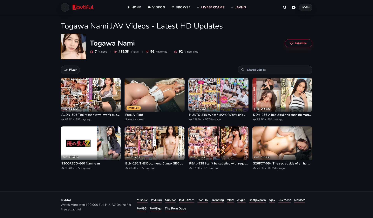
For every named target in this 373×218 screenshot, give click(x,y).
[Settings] (293, 7)
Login (306, 7)
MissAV (142, 200)
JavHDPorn (186, 200)
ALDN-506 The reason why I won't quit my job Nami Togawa (90, 115)
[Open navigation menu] (65, 7)
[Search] (243, 70)
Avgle (241, 200)
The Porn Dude (175, 208)
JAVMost (284, 200)
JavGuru (156, 200)
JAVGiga (156, 208)
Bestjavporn (257, 200)
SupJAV (170, 200)
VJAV (230, 200)
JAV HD (203, 200)
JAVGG (142, 208)
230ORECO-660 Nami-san (80, 163)
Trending (217, 200)
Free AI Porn (134, 115)
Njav (272, 200)
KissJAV (299, 200)
